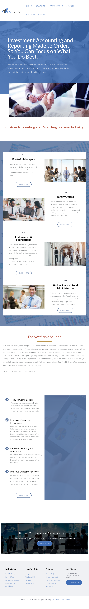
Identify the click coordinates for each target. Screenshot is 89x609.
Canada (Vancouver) (52, 577)
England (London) (51, 583)
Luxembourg (49, 587)
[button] (41, 6)
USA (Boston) (50, 574)
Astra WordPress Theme (60, 599)
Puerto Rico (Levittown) (53, 580)
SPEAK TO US (45, 543)
